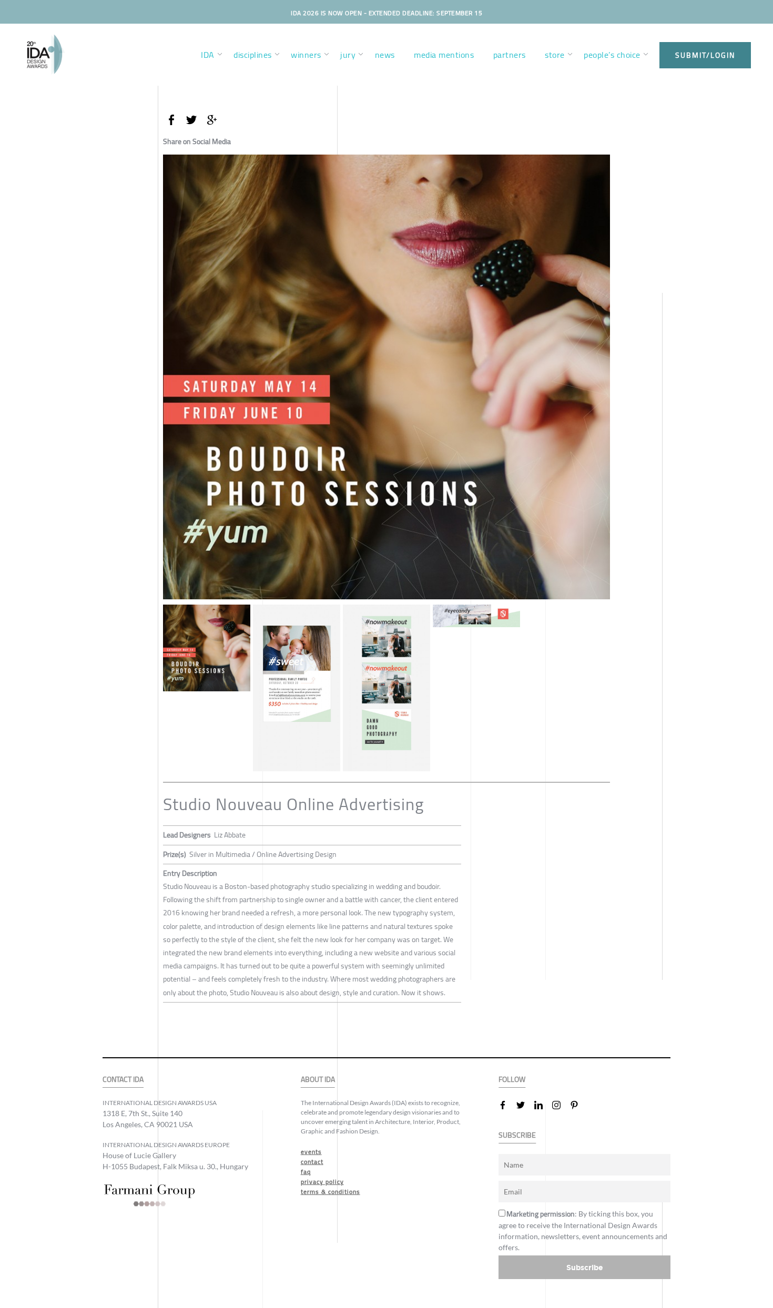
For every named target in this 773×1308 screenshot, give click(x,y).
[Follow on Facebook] (507, 1105)
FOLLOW (512, 1079)
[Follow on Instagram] (560, 1105)
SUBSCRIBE (517, 1135)
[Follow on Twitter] (524, 1105)
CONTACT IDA (123, 1079)
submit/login (705, 55)
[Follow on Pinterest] (578, 1105)
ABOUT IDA (318, 1079)
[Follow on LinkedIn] (542, 1105)
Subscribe (584, 1267)
